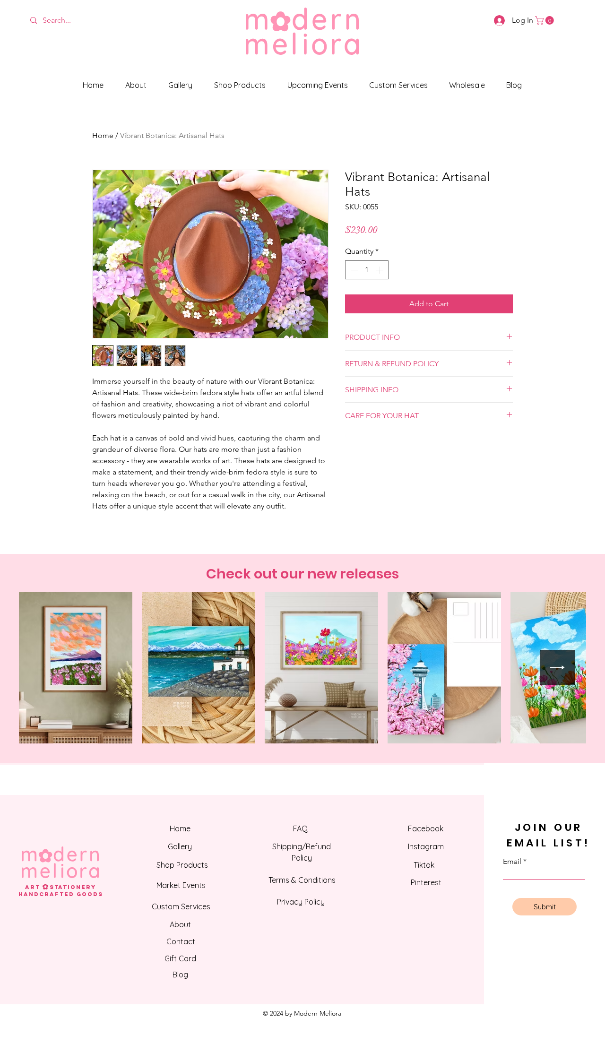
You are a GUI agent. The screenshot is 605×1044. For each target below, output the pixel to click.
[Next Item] (557, 667)
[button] (545, 20)
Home (102, 135)
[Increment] (380, 270)
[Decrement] (353, 270)
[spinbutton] (367, 270)
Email (512, 861)
